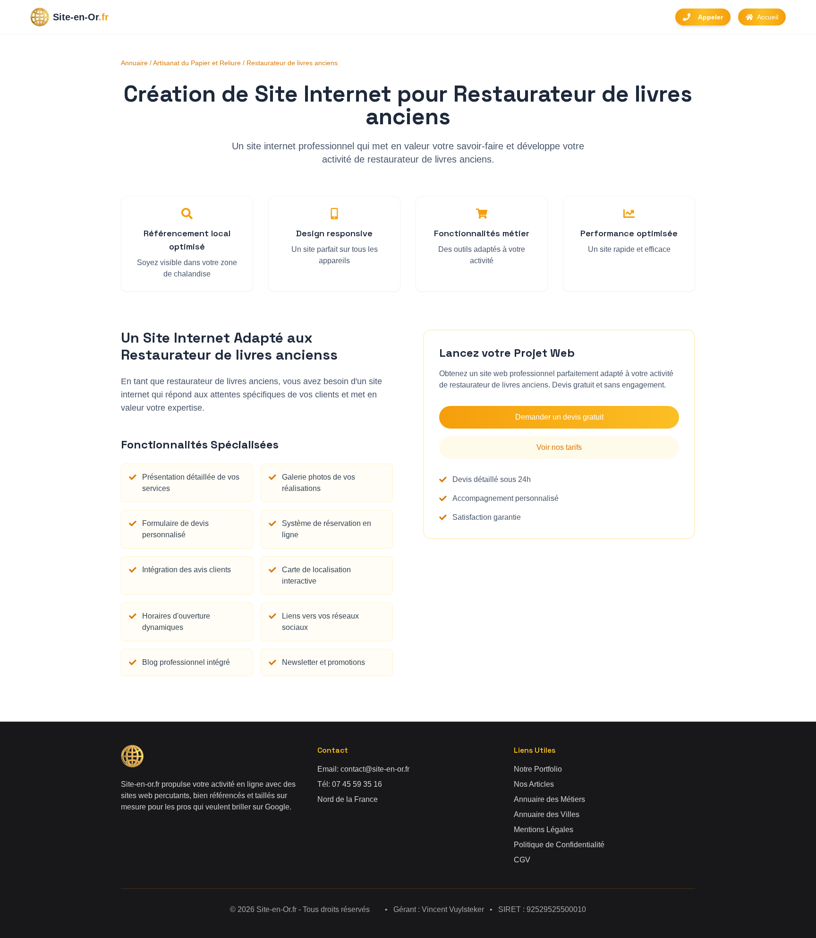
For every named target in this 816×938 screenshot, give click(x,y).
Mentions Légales (543, 830)
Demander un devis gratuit (559, 417)
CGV (522, 860)
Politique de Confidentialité (559, 845)
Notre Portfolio (538, 769)
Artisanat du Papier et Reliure (197, 63)
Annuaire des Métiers (549, 799)
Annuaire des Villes (546, 814)
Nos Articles (534, 784)
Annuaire (134, 63)
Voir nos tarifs (559, 447)
